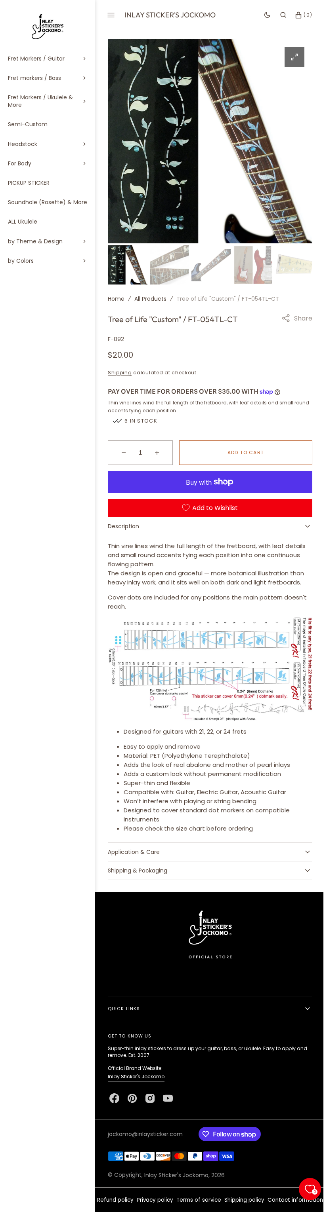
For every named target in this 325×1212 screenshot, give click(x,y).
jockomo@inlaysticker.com (145, 1129)
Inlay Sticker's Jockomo (136, 1072)
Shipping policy (271, 1195)
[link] (207, 930)
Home (116, 298)
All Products (150, 298)
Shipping (120, 371)
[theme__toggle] (261, 15)
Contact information (207, 1207)
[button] (277, 15)
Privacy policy (181, 1195)
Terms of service (225, 1195)
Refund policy (142, 1195)
